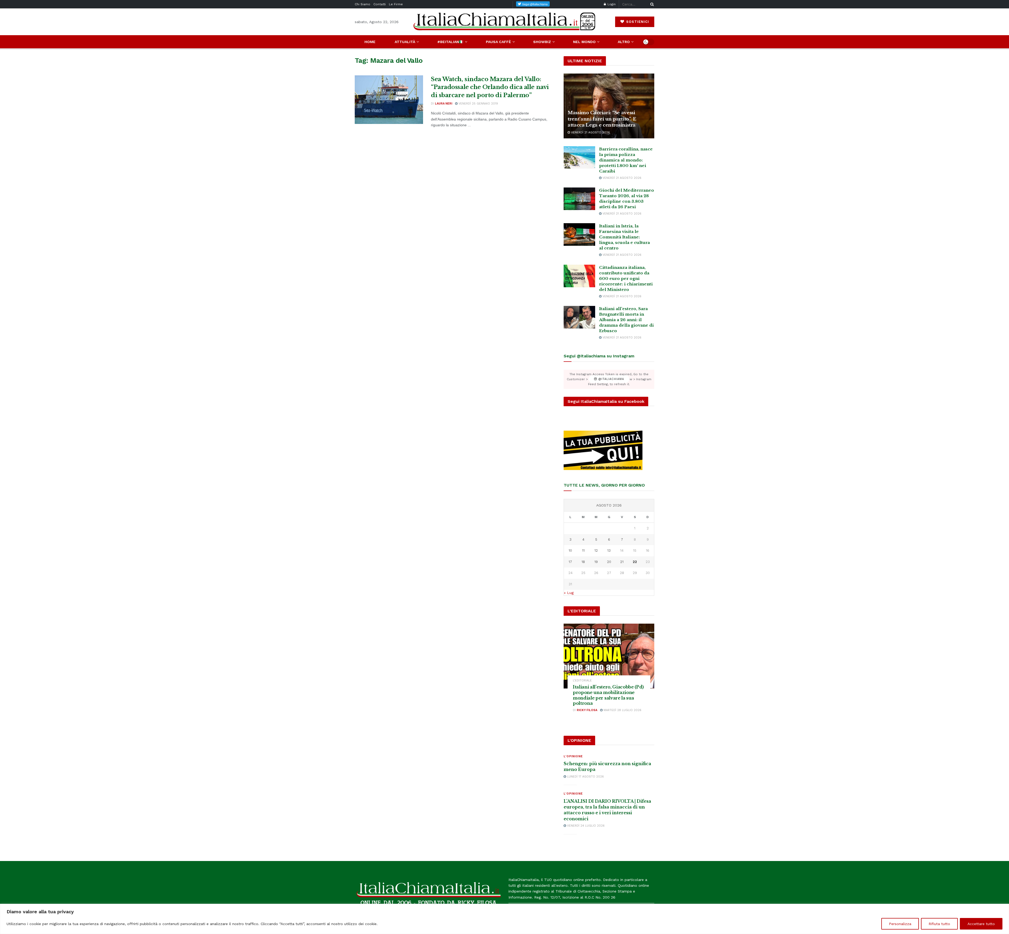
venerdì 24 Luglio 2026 (585, 825)
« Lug (569, 593)
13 (609, 550)
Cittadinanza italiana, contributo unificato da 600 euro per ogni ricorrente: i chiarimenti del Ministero (626, 278)
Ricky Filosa (587, 710)
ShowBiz (542, 42)
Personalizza (900, 924)
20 (609, 562)
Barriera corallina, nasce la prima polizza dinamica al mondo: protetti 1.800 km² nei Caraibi (626, 160)
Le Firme (396, 4)
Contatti (379, 4)
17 (570, 562)
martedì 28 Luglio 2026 (622, 710)
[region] (504, 919)
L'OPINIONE (573, 756)
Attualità (405, 42)
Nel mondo (584, 42)
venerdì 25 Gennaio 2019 (477, 103)
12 (596, 550)
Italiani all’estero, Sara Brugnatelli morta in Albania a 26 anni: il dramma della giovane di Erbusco (626, 319)
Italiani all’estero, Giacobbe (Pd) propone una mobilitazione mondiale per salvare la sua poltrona (608, 695)
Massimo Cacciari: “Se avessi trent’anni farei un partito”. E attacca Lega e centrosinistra (602, 119)
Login (611, 4)
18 (583, 562)
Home (369, 42)
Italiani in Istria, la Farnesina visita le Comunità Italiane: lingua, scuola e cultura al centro (624, 237)
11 (583, 550)
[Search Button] (651, 4)
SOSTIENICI (637, 22)
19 (596, 562)
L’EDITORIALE (582, 680)
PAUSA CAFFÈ (498, 42)
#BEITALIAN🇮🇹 (450, 42)
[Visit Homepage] (504, 21)
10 (570, 550)
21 (622, 562)
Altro (624, 42)
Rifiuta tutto (939, 924)
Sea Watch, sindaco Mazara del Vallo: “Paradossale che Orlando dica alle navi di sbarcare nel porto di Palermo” (490, 87)
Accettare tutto (981, 924)
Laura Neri (443, 103)
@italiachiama (610, 379)
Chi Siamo (362, 4)
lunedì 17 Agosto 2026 (585, 776)
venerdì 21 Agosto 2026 (590, 132)
